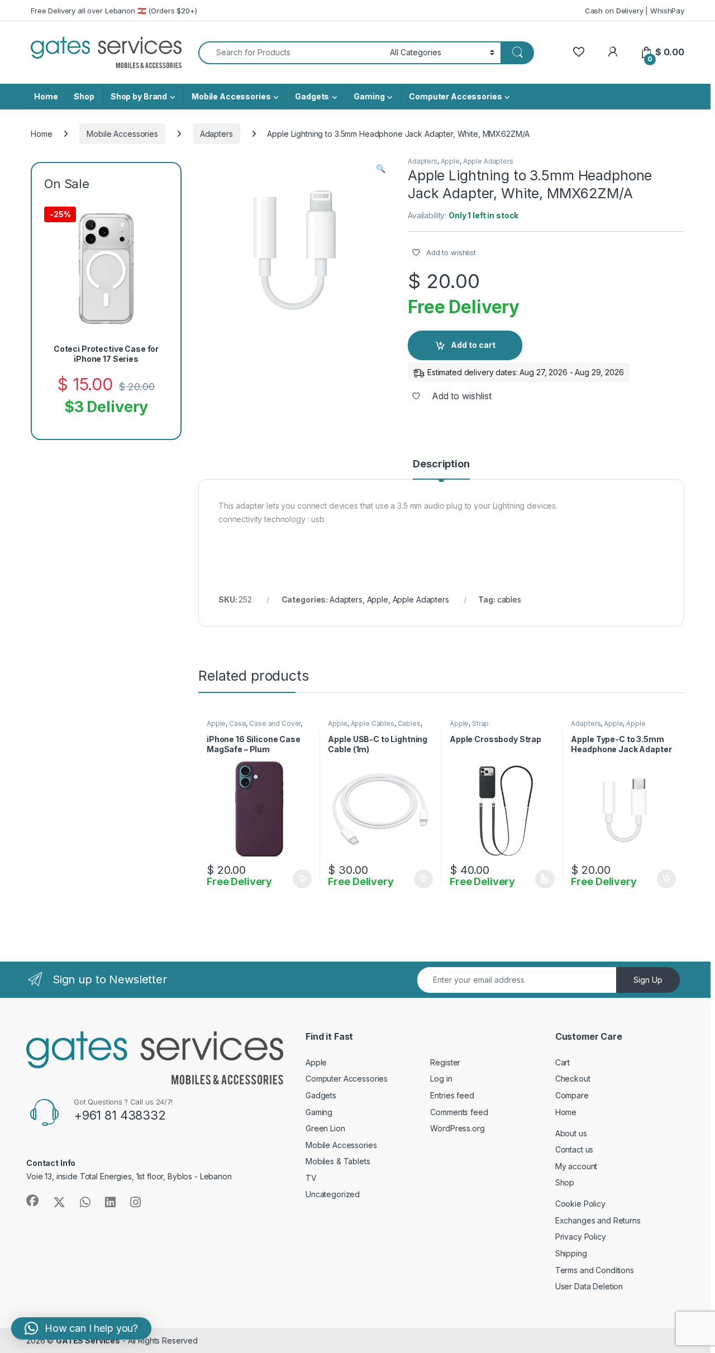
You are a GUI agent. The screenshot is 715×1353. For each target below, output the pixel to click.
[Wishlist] (578, 52)
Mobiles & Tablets (338, 1161)
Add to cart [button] (302, 878)
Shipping (571, 1253)
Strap (480, 723)
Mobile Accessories (231, 96)
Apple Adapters (488, 161)
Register (445, 1062)
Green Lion (325, 1128)
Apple (450, 161)
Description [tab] (441, 464)
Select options (541, 878)
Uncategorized (333, 1194)
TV (311, 1178)
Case (237, 723)
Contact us (574, 1149)
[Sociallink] (32, 1200)
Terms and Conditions (594, 1270)
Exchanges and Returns (598, 1220)
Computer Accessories (455, 96)
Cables (409, 723)
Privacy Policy (580, 1236)
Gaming (369, 96)
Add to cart (473, 345)
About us (571, 1133)
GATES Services (88, 1340)
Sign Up (647, 979)
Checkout (572, 1078)
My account (576, 1166)
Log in (441, 1078)
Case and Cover (275, 723)
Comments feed (459, 1112)
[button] (380, 168)
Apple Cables (372, 723)
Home (46, 96)
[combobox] (291, 52)
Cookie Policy (580, 1203)
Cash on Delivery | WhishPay (634, 10)
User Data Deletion (589, 1286)
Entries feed (452, 1095)
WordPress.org (457, 1128)
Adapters (216, 133)
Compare (572, 1095)
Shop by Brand (139, 96)
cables (509, 599)
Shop (84, 96)
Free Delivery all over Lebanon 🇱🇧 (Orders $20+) (114, 10)
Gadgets (312, 96)
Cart (562, 1062)
